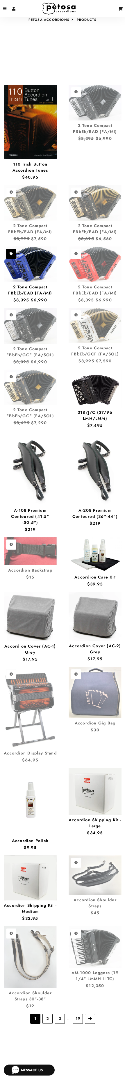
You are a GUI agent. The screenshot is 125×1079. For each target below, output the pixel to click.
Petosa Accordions (48, 19)
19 (78, 1018)
